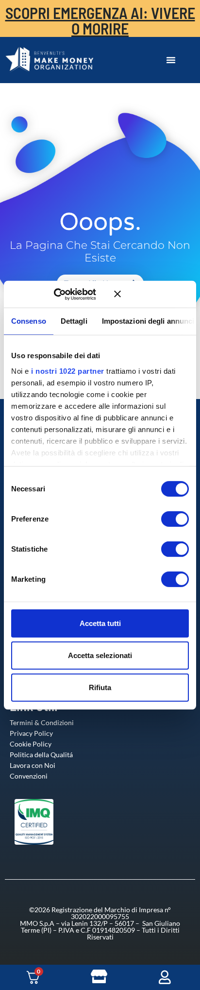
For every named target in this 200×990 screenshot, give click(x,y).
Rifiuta (100, 687)
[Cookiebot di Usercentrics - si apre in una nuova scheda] (67, 294)
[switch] (165, 519)
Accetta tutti (100, 623)
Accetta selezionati (100, 655)
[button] (171, 59)
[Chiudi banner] (151, 294)
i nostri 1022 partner (67, 370)
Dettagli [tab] (74, 321)
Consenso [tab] (28, 321)
